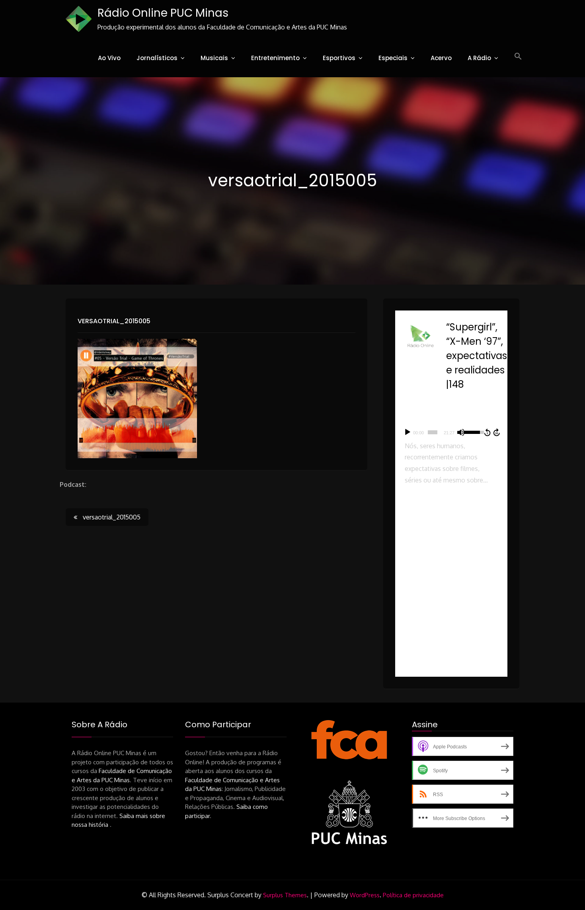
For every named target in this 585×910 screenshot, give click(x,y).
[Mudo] (461, 432)
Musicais (214, 58)
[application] (451, 432)
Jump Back (487, 432)
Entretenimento (275, 58)
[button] (518, 56)
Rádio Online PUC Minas (163, 13)
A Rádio (479, 58)
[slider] (432, 432)
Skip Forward (497, 432)
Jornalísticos (156, 58)
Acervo (441, 58)
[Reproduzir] (407, 432)
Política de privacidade (413, 895)
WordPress (365, 895)
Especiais (393, 58)
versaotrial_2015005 (114, 321)
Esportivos (339, 58)
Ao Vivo (109, 58)
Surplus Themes (285, 895)
